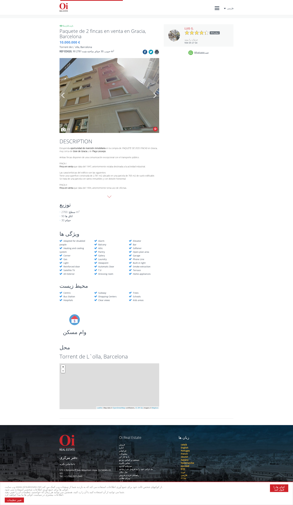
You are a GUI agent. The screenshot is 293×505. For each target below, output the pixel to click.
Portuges (185, 450)
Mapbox (155, 408)
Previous (63, 95)
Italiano (184, 459)
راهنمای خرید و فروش (129, 475)
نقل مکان (123, 472)
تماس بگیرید (124, 462)
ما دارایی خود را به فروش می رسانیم (136, 469)
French (184, 453)
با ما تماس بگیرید (67, 464)
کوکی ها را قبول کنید (279, 488)
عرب (183, 472)
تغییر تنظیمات (14, 500)
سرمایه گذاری (125, 466)
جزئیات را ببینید (191, 39)
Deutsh (184, 456)
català (184, 444)
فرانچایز (122, 450)
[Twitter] (151, 52)
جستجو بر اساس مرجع (129, 459)
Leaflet (99, 408)
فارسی (230, 8)
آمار (121, 481)
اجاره (121, 447)
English (184, 447)
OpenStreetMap (119, 408)
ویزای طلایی (124, 478)
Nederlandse (187, 462)
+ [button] (63, 366)
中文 (183, 469)
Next (155, 95)
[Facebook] (145, 52)
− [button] (63, 370)
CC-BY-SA (139, 408)
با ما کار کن (124, 456)
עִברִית (183, 478)
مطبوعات (123, 453)
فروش (122, 444)
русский (185, 466)
